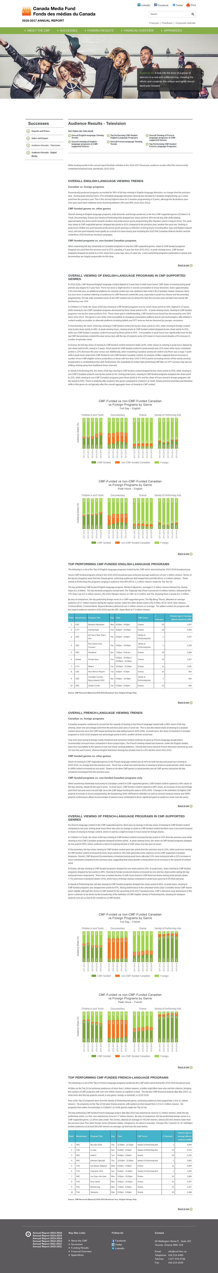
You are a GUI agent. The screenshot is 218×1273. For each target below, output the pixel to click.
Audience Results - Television (46, 145)
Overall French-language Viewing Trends (126, 143)
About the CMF (38, 30)
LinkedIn (145, 5)
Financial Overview (139, 30)
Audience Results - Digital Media (44, 154)
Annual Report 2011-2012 (47, 1243)
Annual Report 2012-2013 (47, 1241)
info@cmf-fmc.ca (177, 1251)
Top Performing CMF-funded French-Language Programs (162, 145)
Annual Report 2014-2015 (47, 1235)
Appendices (173, 30)
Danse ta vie (147, 72)
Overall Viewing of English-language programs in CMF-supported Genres (85, 144)
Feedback (167, 23)
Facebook (162, 5)
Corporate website (185, 23)
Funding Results (101, 30)
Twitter (179, 5)
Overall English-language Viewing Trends (88, 136)
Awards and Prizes (41, 131)
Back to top (183, 265)
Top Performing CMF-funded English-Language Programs (124, 136)
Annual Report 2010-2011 (47, 1246)
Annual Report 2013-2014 (47, 1238)
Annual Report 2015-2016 (47, 1232)
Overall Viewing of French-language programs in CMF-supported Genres (162, 137)
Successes (68, 30)
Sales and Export (40, 138)
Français (154, 23)
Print (193, 5)
